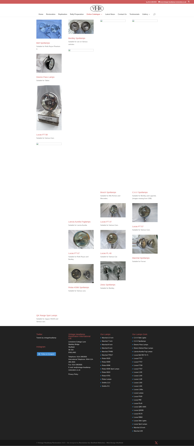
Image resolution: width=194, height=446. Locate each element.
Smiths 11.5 (106, 382)
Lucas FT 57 (137, 226)
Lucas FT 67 (74, 253)
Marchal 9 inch (107, 348)
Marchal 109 (138, 431)
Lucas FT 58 (42, 135)
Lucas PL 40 (105, 253)
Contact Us (122, 14)
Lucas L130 (138, 372)
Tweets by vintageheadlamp (46, 338)
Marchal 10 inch (139, 427)
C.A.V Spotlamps (140, 192)
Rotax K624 (106, 372)
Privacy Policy (73, 374)
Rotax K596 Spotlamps (78, 287)
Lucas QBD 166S (140, 407)
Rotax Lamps (106, 379)
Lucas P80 (137, 400)
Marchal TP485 (107, 351)
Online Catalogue (93, 14)
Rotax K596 (106, 365)
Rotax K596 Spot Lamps (110, 369)
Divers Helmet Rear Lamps (143, 348)
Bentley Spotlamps (76, 38)
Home (41, 14)
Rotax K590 (106, 362)
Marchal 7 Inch (107, 341)
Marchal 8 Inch (107, 344)
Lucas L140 (138, 376)
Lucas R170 (138, 414)
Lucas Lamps (138, 393)
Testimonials (134, 14)
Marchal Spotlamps (141, 258)
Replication (62, 14)
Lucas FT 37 (106, 222)
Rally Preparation (77, 14)
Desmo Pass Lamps (45, 77)
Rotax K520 (106, 358)
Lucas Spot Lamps (140, 424)
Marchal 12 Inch (107, 338)
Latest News (110, 14)
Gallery (145, 14)
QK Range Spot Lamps (46, 315)
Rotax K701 (106, 376)
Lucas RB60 (138, 417)
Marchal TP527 (107, 355)
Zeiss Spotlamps (107, 285)
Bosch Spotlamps (108, 192)
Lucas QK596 (138, 410)
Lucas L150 (138, 382)
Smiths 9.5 (105, 386)
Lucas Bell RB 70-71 (141, 355)
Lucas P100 (138, 396)
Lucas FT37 (138, 358)
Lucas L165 (138, 386)
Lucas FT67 (138, 369)
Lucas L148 (138, 379)
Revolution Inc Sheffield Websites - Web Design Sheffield (101, 443)
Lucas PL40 (138, 403)
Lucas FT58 (138, 365)
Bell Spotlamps (43, 43)
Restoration (50, 14)
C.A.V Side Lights (140, 338)
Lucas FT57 (138, 362)
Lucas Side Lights (140, 421)
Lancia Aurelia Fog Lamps (143, 351)
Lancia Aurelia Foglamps (79, 222)
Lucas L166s (138, 389)
